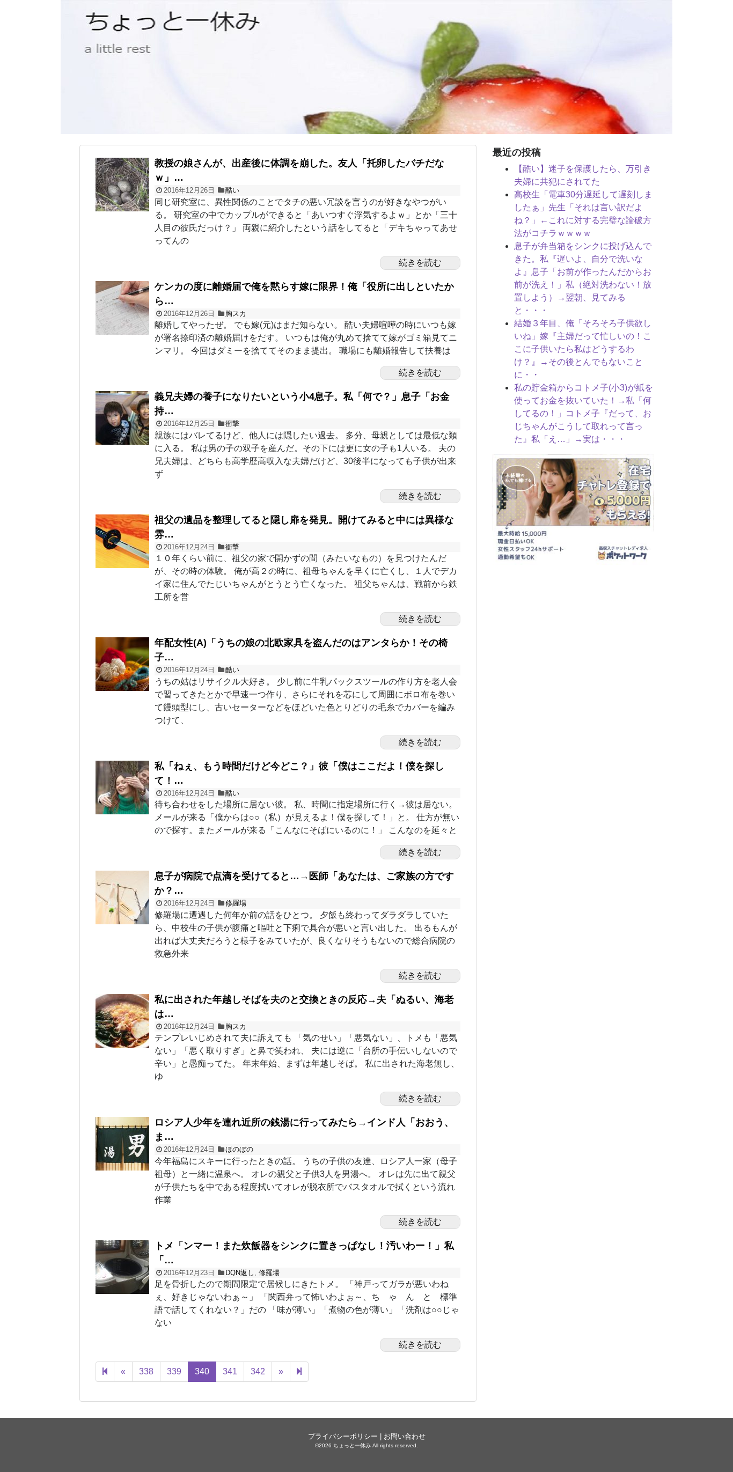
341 (230, 1371)
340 (202, 1371)
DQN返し (239, 1273)
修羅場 (235, 903)
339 (174, 1371)
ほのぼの (239, 1149)
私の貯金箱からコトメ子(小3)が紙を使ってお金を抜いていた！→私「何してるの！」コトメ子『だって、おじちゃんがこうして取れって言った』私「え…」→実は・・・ (583, 413)
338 (146, 1371)
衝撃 (232, 423)
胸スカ (235, 314)
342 (258, 1371)
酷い (232, 190)
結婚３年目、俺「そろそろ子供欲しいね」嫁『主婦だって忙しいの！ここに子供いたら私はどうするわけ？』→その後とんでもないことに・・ (582, 349)
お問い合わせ (405, 1436)
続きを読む (420, 262)
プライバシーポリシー (343, 1436)
